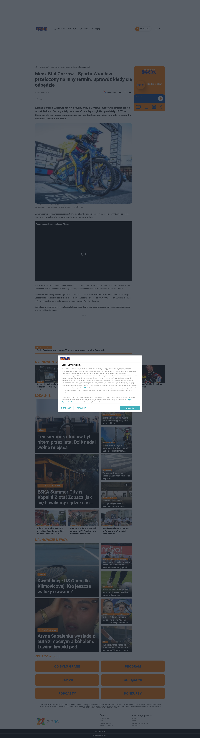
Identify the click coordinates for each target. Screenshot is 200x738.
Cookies (74, 402)
